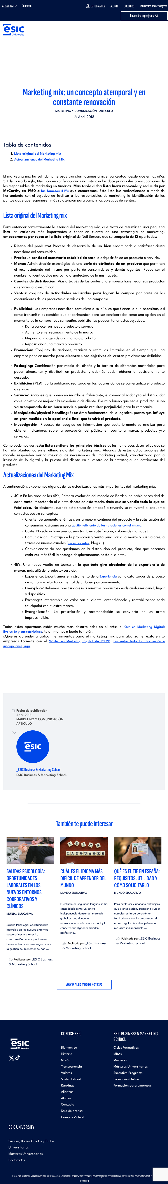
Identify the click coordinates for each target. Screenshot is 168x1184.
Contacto (27, 6)
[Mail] (91, 127)
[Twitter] (76, 127)
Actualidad (8, 6)
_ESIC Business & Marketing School (38, 769)
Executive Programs (128, 1073)
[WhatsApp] (87, 127)
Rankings (67, 1085)
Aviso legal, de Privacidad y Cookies (76, 1176)
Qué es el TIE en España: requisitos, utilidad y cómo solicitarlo (137, 878)
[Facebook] (80, 127)
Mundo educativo (20, 913)
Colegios (129, 6)
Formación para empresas (133, 1085)
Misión (65, 1060)
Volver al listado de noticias (84, 984)
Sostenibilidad (71, 1079)
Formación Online (126, 1079)
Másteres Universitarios (131, 1066)
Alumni (114, 6)
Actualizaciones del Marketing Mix (39, 159)
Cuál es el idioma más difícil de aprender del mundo (83, 878)
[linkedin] (84, 127)
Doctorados (17, 1160)
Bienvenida (69, 1047)
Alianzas (67, 1092)
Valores (66, 1073)
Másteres (120, 1060)
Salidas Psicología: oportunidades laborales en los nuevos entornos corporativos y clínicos (26, 889)
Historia (66, 1054)
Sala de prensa (72, 1111)
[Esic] (26, 1041)
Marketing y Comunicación (76, 111)
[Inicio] (12, 29)
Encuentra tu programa (142, 16)
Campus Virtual (72, 1117)
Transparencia (71, 1066)
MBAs (118, 1054)
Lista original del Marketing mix (37, 153)
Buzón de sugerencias (111, 1176)
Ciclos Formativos (126, 1047)
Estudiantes (98, 6)
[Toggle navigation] (160, 30)
